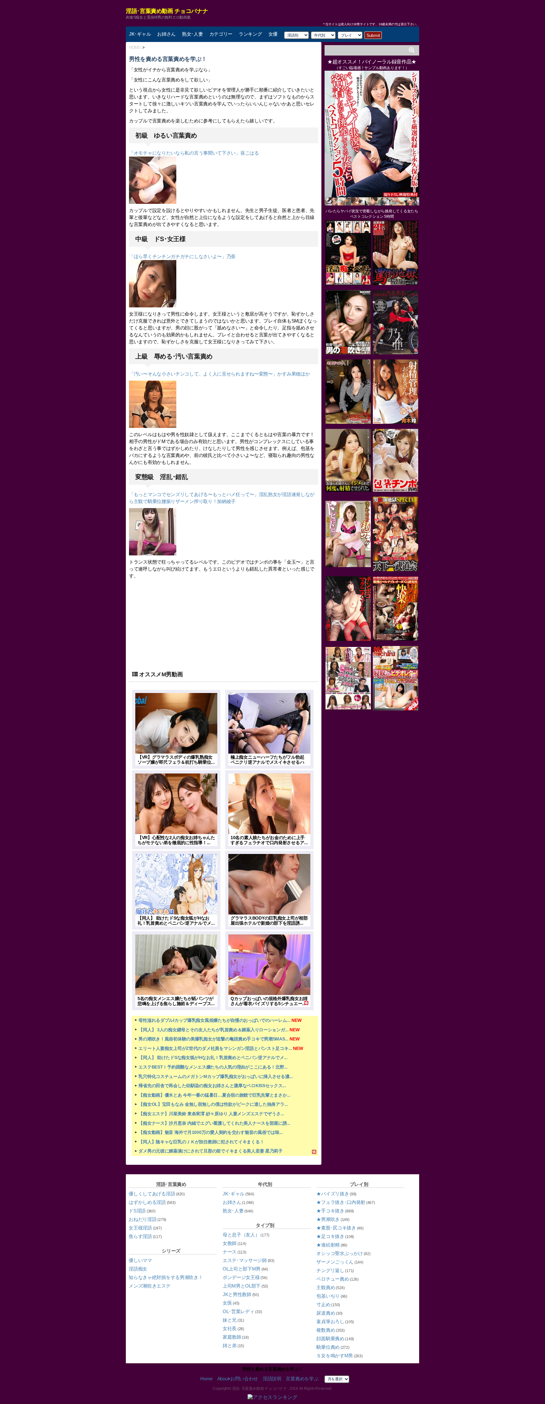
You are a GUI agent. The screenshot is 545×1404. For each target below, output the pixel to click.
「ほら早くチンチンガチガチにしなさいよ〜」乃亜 (182, 256)
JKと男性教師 (237, 1294)
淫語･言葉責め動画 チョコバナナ (167, 11)
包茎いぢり (328, 1296)
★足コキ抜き (330, 1236)
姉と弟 (230, 1345)
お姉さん (166, 34)
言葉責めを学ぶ (302, 1378)
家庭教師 (232, 1337)
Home (206, 1378)
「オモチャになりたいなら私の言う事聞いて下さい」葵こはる (194, 153)
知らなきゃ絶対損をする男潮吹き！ (166, 1277)
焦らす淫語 (140, 1236)
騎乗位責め (328, 1347)
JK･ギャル (140, 34)
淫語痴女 (138, 1268)
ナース (230, 1251)
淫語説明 (272, 1378)
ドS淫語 (137, 1210)
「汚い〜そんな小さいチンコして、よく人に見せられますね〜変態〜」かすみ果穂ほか (219, 373)
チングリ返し (330, 1270)
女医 (227, 1303)
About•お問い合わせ (237, 1378)
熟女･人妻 (192, 34)
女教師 (230, 1243)
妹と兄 (230, 1320)
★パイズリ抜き (332, 1193)
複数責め (325, 1330)
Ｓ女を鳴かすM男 (334, 1355)
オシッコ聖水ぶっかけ (339, 1253)
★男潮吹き (328, 1219)
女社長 (230, 1328)
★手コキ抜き (330, 1210)
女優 (273, 34)
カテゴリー (221, 34)
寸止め (323, 1304)
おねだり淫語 (142, 1219)
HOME (135, 47)
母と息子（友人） (241, 1234)
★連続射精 (328, 1244)
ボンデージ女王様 (241, 1277)
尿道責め (325, 1313)
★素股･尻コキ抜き (336, 1227)
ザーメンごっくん (335, 1262)
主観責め (325, 1287)
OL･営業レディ (239, 1311)
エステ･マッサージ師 (245, 1260)
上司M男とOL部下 (242, 1285)
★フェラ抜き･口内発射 (340, 1202)
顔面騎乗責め (330, 1338)
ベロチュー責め (332, 1279)
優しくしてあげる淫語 (152, 1193)
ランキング (250, 34)
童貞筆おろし (330, 1321)
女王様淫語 (140, 1227)
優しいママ (140, 1260)
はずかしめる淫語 (147, 1202)
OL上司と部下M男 (242, 1268)
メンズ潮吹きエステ (149, 1285)
